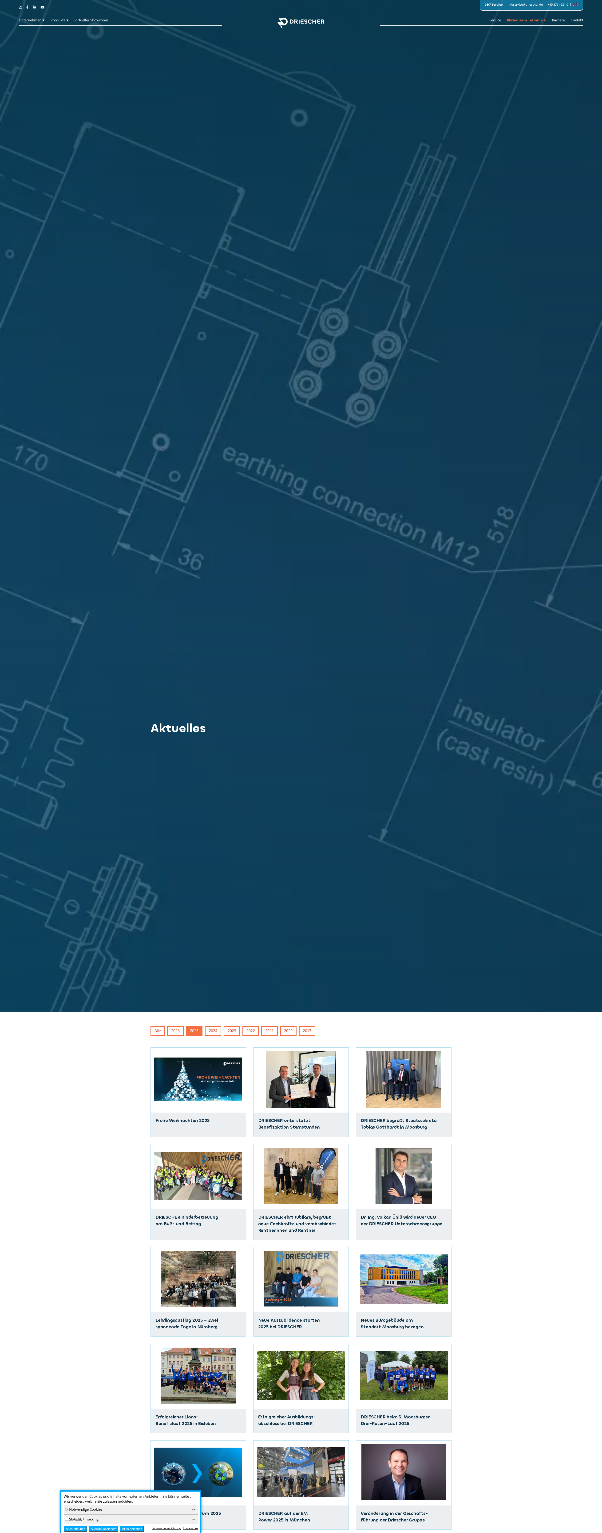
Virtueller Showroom (91, 20)
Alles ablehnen (132, 1529)
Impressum (190, 1528)
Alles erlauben (75, 1529)
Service (495, 20)
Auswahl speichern (103, 1529)
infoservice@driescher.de (525, 4)
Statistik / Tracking (84, 1519)
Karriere (558, 20)
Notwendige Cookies (85, 1509)
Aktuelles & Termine (525, 20)
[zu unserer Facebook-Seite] (27, 7)
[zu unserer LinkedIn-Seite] (35, 7)
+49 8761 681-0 (558, 4)
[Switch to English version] (575, 4)
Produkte (58, 20)
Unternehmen (30, 20)
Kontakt (577, 20)
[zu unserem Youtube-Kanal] (42, 7)
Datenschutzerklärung (166, 1528)
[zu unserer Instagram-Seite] (21, 7)
